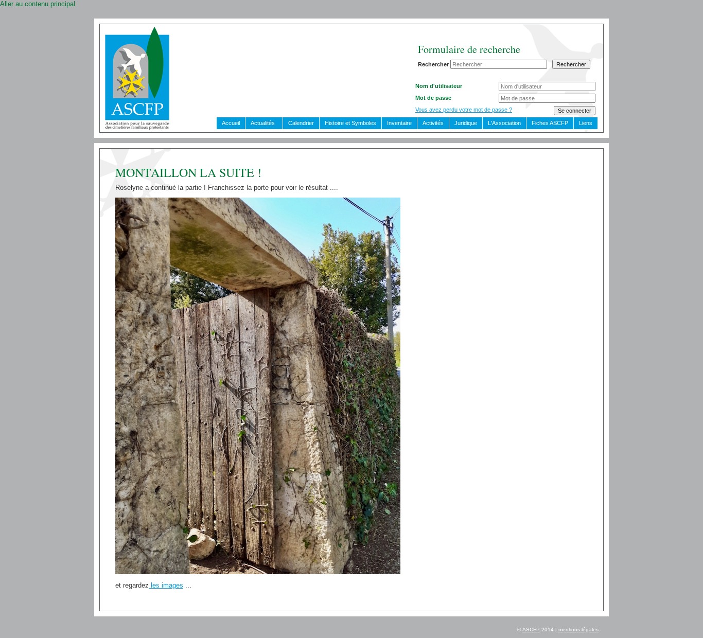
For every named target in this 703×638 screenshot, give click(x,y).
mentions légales (578, 629)
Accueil (231, 123)
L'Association (504, 123)
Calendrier (301, 123)
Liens (585, 123)
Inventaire (399, 123)
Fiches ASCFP (550, 123)
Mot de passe (433, 98)
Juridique (465, 123)
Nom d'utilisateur (438, 86)
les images (166, 585)
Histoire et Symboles (350, 123)
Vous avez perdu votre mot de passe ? (463, 110)
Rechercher (433, 64)
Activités (433, 123)
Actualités (263, 123)
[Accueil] (137, 127)
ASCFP (531, 629)
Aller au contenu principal (37, 4)
